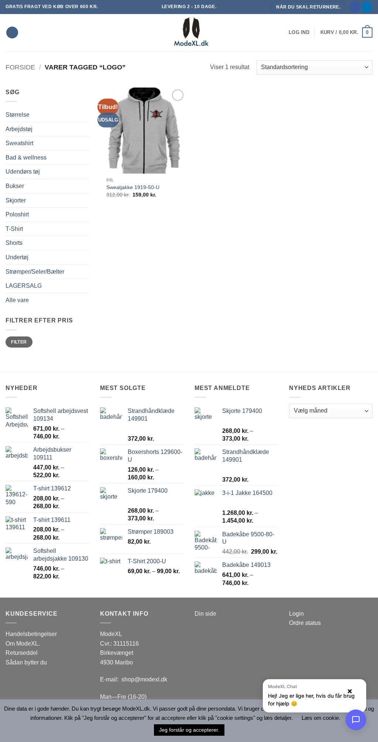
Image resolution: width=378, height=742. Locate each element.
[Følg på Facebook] (355, 7)
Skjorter (16, 200)
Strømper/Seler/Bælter (35, 272)
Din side (205, 614)
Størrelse (18, 115)
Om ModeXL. (23, 643)
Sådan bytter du (26, 662)
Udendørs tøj (23, 171)
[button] (299, 32)
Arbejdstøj (19, 129)
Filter (19, 342)
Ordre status (305, 623)
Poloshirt (17, 214)
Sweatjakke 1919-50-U (132, 187)
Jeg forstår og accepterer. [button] (189, 730)
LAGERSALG (24, 286)
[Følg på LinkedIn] (366, 7)
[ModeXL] (189, 32)
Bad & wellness (26, 157)
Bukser (15, 186)
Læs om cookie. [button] (321, 718)
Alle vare (17, 300)
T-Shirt (14, 229)
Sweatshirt (19, 143)
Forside (20, 67)
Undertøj (17, 257)
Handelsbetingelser (31, 634)
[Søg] (12, 33)
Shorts (14, 243)
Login (296, 614)
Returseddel (22, 653)
